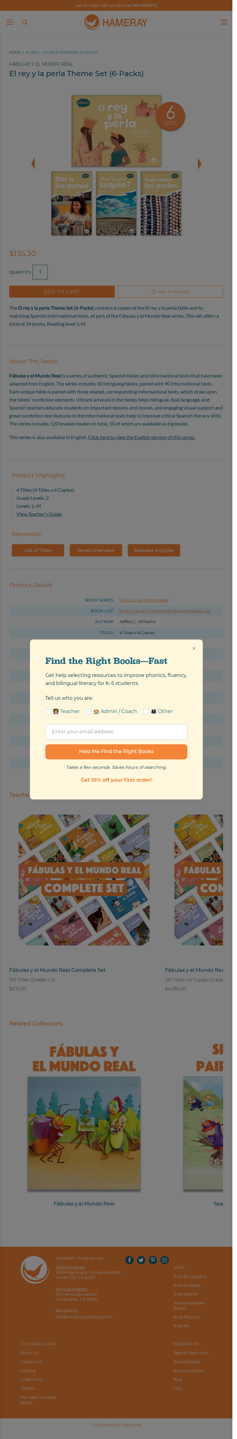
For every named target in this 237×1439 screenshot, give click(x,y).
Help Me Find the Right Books (116, 752)
